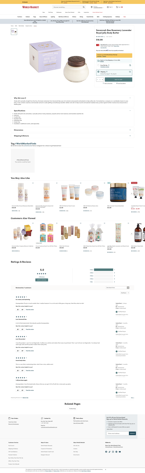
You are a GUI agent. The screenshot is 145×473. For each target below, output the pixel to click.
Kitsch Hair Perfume (64, 246)
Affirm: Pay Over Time (13, 461)
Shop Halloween (85, 22)
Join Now (65, 2)
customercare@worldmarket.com (49, 427)
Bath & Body (21, 25)
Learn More (110, 2)
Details (95, 2)
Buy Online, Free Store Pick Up (15, 458)
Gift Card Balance (12, 451)
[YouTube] (120, 452)
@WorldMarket (109, 447)
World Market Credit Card (47, 451)
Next (132, 397)
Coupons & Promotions (46, 448)
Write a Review (41, 280)
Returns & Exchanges (13, 424)
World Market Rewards (46, 445)
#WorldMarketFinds (118, 447)
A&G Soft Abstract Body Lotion (90, 206)
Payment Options (12, 454)
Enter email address (113, 433)
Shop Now (108, 22)
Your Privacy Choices (86, 470)
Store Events (76, 454)
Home (12, 25)
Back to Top (25, 397)
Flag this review (30, 309)
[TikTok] (109, 452)
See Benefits (104, 47)
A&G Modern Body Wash (137, 246)
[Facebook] (106, 452)
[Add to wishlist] (33, 183)
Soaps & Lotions (29, 25)
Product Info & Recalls (13, 464)
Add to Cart (118, 79)
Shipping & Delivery (13, 448)
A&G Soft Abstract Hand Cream (67, 206)
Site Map (75, 451)
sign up (132, 433)
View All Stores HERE (78, 423)
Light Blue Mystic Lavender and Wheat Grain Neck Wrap (118, 246)
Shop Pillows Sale (60, 22)
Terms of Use (56, 470)
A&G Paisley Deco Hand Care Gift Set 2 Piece (94, 246)
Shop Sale (35, 22)
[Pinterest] (116, 452)
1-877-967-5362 (44, 423)
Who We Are (76, 445)
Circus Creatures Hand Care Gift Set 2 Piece (46, 246)
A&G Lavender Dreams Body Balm (115, 206)
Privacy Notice (48, 470)
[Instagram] (113, 452)
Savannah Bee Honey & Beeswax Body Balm (22, 206)
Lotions (35, 25)
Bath (16, 25)
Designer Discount (45, 454)
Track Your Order (12, 422)
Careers (75, 448)
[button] (20, 17)
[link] (119, 7)
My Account (11, 445)
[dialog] (72, 470)
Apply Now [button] (116, 46)
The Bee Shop (72, 408)
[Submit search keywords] (84, 7)
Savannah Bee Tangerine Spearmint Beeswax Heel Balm (44, 206)
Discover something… (59, 7)
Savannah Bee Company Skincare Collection (22, 246)
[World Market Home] (30, 7)
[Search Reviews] (128, 287)
